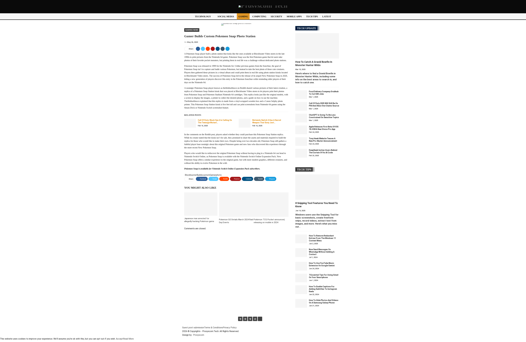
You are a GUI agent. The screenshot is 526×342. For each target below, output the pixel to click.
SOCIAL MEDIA (226, 16)
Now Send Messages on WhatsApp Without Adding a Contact (321, 251)
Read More (128, 338)
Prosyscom (198, 335)
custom (206, 175)
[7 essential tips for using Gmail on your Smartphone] (301, 278)
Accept (119, 338)
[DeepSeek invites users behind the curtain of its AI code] (301, 153)
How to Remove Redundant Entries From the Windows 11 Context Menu (322, 238)
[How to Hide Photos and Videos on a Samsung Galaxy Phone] (301, 303)
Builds (199, 175)
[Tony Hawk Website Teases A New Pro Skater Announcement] (301, 141)
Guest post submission (193, 327)
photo (219, 175)
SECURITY (276, 16)
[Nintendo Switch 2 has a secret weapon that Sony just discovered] (245, 123)
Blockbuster (191, 175)
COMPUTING (259, 16)
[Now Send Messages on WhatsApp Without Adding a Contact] (301, 252)
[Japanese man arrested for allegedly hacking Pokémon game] (200, 204)
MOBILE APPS (294, 16)
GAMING (243, 16)
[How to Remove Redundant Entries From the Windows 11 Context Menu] (301, 238)
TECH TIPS (312, 16)
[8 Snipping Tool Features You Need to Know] (317, 187)
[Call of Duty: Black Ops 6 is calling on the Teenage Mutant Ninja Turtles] (190, 123)
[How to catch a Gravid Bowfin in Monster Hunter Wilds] (317, 45)
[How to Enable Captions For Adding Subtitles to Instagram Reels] (301, 289)
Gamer (213, 175)
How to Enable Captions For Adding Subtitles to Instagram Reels (323, 289)
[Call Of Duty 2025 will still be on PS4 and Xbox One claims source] (301, 106)
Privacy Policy (230, 327)
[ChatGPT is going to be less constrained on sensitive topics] (301, 118)
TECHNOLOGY (203, 16)
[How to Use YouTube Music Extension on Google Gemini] (301, 266)
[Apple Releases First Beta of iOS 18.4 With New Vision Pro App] (301, 129)
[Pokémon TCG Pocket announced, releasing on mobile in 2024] (271, 204)
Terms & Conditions (213, 327)
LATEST (326, 16)
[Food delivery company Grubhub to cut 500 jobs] (301, 94)
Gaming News (191, 30)
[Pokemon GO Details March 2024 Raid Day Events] (236, 204)
